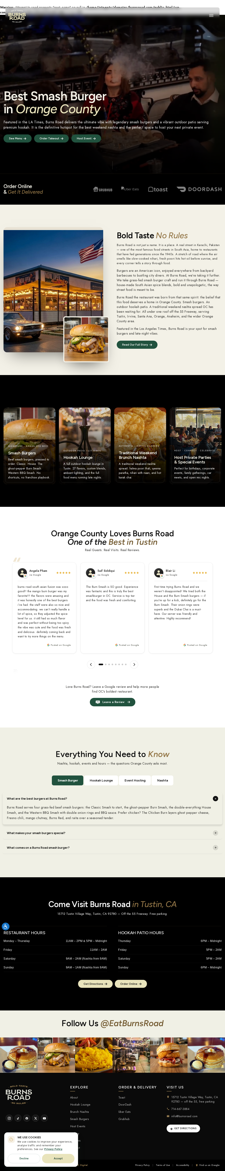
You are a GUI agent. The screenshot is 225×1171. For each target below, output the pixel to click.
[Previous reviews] (91, 664)
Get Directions (185, 1128)
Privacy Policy (142, 1165)
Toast (121, 1097)
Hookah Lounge (101, 780)
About (74, 1097)
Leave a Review (113, 702)
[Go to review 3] (107, 664)
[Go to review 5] (116, 664)
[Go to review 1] (99, 664)
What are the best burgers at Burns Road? (37, 798)
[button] (211, 15)
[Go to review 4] (112, 664)
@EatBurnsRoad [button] (132, 1023)
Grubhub (124, 1119)
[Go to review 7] (122, 664)
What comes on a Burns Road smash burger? (38, 847)
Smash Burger (68, 780)
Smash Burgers (79, 1119)
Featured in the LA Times (23, 122)
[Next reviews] (134, 664)
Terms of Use (163, 1165)
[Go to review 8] (126, 664)
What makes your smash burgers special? (36, 833)
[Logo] (17, 16)
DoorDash (124, 1105)
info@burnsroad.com (184, 1116)
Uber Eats (124, 1112)
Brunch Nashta (79, 1112)
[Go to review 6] (119, 664)
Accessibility (182, 1165)
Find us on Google (210, 1165)
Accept (58, 1158)
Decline (24, 1158)
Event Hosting (135, 780)
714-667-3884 (180, 1109)
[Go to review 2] (103, 664)
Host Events (77, 1126)
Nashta (162, 780)
